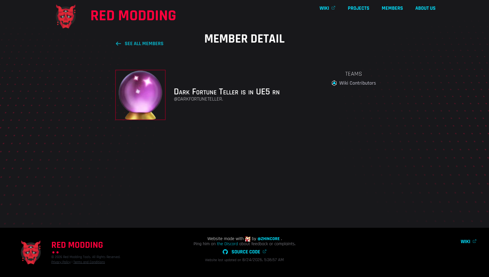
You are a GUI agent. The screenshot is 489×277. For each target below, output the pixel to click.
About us (425, 8)
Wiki (465, 241)
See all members (144, 43)
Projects (358, 8)
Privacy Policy (61, 262)
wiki (324, 8)
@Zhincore (268, 238)
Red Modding (133, 16)
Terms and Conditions (89, 262)
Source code (246, 252)
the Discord (227, 244)
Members (392, 8)
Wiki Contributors (357, 83)
